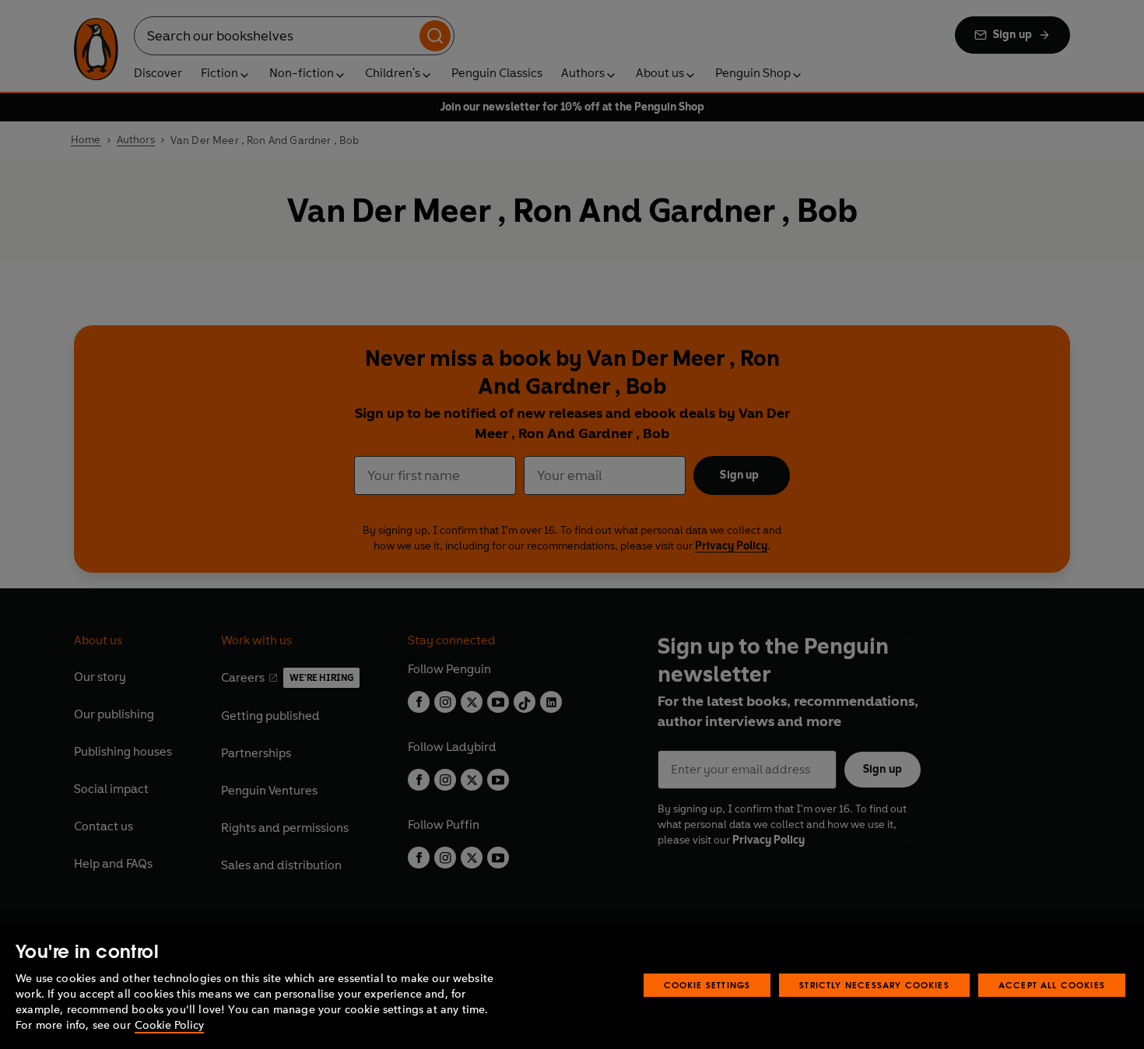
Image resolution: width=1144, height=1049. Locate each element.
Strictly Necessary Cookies (874, 985)
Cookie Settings (707, 985)
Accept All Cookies (1051, 985)
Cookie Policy (169, 1025)
